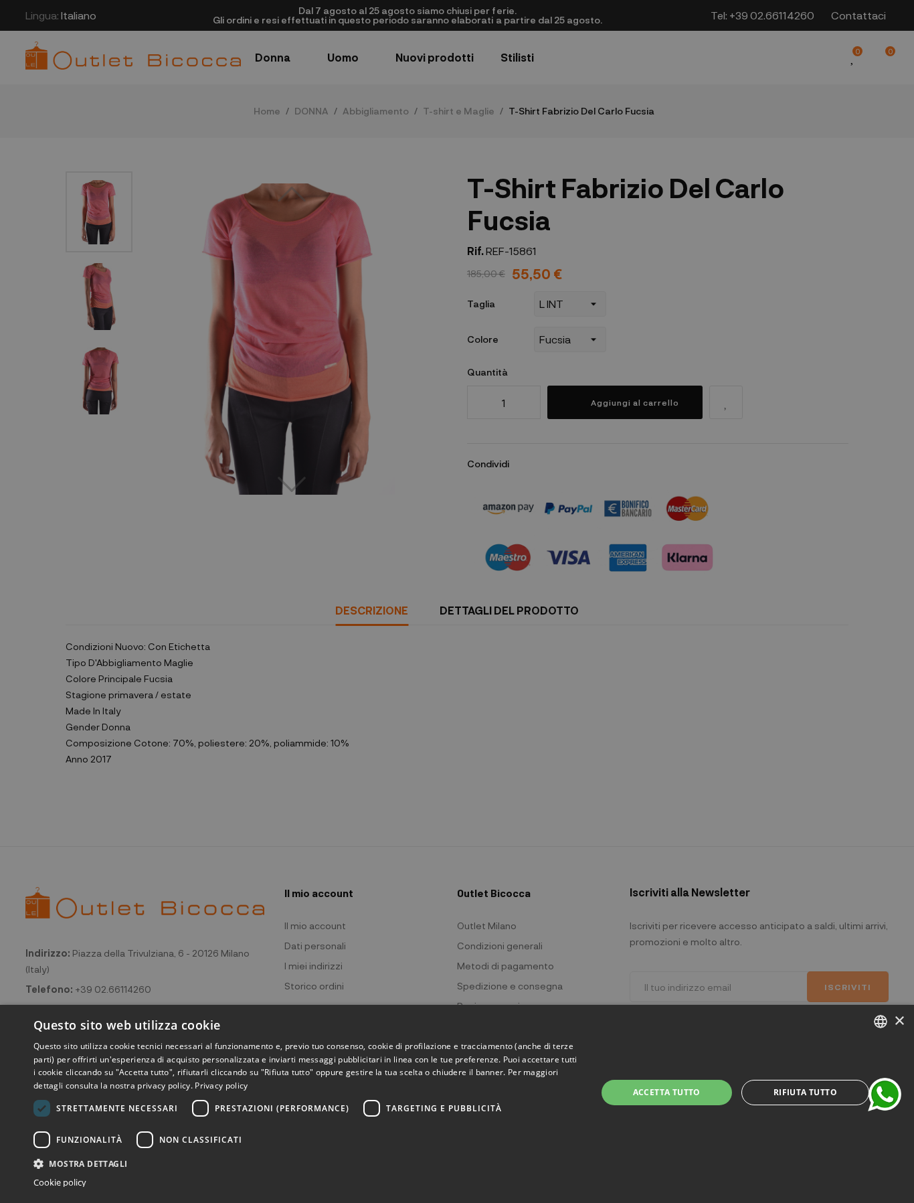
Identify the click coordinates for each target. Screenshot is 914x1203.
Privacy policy (221, 1085)
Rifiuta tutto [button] (805, 1092)
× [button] (899, 1021)
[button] (306, 1162)
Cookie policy (59, 1182)
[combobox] (880, 1021)
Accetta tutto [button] (667, 1092)
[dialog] (457, 1104)
